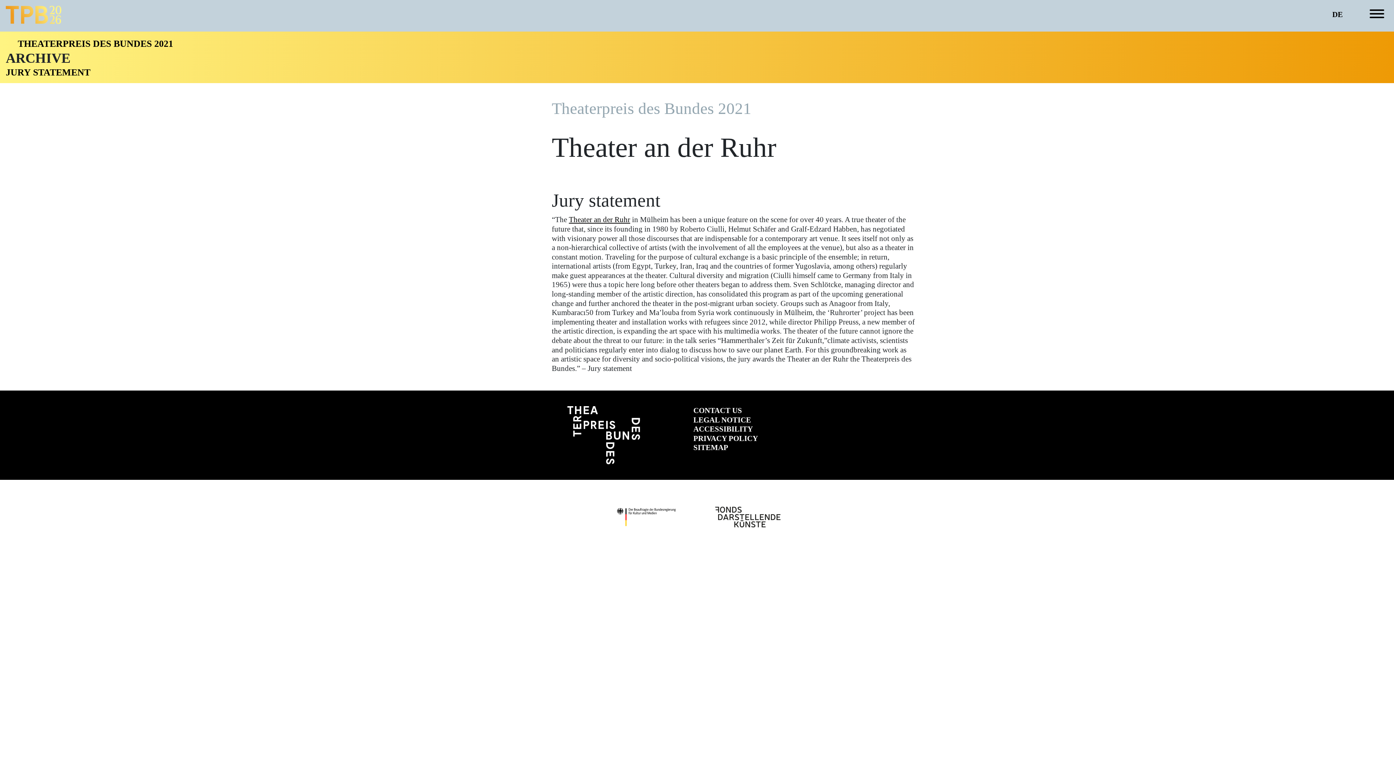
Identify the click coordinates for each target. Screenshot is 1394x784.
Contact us (717, 410)
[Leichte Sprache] (1362, 15)
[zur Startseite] (33, 15)
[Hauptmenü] (1377, 15)
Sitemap (710, 447)
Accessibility (723, 429)
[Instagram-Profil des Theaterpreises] (819, 415)
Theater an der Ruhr (599, 219)
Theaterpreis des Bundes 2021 (95, 43)
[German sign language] (1350, 15)
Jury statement (48, 72)
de (1337, 14)
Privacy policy (725, 438)
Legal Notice (722, 420)
